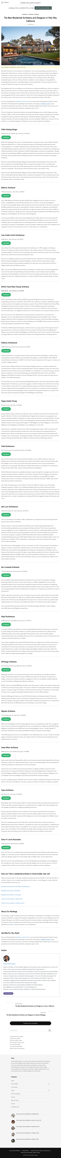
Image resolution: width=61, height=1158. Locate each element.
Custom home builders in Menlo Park (12, 899)
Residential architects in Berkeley (10, 890)
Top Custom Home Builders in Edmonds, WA (27, 1126)
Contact (6, 137)
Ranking (37, 14)
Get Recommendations (43, 8)
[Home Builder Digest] (30, 4)
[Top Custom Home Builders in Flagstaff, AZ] (13, 1116)
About (12, 1090)
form (13, 924)
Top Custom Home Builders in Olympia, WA (27, 1133)
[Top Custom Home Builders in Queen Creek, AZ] (13, 1122)
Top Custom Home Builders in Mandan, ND (27, 1139)
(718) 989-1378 (15, 1107)
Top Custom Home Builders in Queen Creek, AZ (28, 1120)
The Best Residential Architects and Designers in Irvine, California (34, 1006)
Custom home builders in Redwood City (12, 903)
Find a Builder (14, 1084)
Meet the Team (15, 1100)
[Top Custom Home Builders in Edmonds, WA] (13, 1128)
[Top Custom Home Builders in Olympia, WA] (13, 1134)
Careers (13, 1103)
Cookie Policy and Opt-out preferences (40, 1150)
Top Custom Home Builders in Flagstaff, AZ (27, 1114)
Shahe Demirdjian (9, 964)
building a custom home (23, 101)
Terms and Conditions (14, 1150)
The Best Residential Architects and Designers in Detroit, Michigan (26, 1015)
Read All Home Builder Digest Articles (30, 1152)
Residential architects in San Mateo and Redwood (15, 886)
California (31, 14)
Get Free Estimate (15, 1093)
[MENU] (2, 2)
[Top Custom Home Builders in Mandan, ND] (13, 1141)
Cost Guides (14, 1087)
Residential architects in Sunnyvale (11, 895)
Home (12, 1080)
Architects (24, 14)
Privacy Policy (25, 1150)
